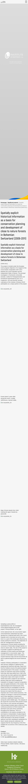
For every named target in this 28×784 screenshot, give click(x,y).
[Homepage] (14, 60)
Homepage (4, 202)
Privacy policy (18, 781)
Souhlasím (10, 781)
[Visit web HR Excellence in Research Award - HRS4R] (14, 762)
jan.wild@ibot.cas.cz (11, 737)
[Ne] (26, 778)
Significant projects (13, 202)
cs (1, 2)
